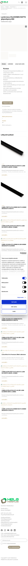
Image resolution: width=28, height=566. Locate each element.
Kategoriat (4, 13)
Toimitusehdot (5, 520)
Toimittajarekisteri (6, 519)
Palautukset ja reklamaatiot (9, 522)
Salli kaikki (14, 302)
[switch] (24, 282)
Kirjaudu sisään (7, 103)
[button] (26, 26)
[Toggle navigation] (26, 2)
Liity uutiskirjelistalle (14, 547)
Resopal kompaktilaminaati (6, 8)
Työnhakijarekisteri (6, 524)
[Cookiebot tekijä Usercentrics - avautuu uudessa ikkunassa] (20, 253)
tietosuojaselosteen (11, 543)
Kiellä (14, 311)
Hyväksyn (9, 543)
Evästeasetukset (6, 525)
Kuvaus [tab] (4, 64)
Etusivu (2, 6)
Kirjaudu (22, 2)
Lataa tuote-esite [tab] (19, 64)
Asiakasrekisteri (5, 517)
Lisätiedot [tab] (10, 64)
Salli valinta (14, 306)
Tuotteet (7, 6)
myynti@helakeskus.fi (7, 514)
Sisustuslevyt (12, 6)
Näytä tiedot (20, 297)
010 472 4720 (7, 513)
